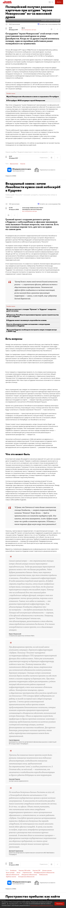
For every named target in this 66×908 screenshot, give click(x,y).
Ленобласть (13, 870)
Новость (22, 164)
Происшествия (14, 164)
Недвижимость (43, 875)
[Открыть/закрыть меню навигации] (49, 2)
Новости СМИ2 (11, 176)
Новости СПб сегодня (24, 870)
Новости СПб (36, 870)
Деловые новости (47, 870)
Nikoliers (8, 428)
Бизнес (18, 873)
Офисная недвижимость (12, 875)
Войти (59, 2)
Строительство (27, 873)
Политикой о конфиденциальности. (41, 905)
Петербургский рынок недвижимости (44, 873)
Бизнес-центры (10, 873)
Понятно (59, 903)
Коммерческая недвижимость (26, 877)
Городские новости (11, 877)
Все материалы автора (29, 29)
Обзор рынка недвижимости (29, 875)
